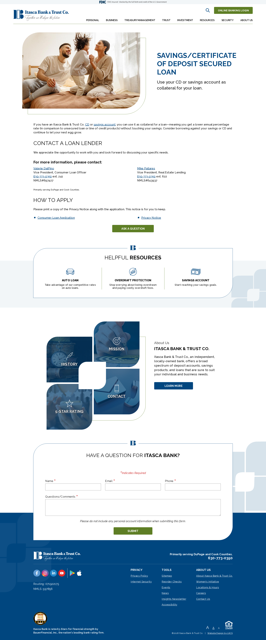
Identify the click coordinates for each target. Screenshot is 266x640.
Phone (170, 480)
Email (110, 480)
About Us (246, 20)
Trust (166, 20)
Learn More (174, 386)
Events (166, 587)
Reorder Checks (172, 581)
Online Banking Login (233, 10)
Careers (201, 593)
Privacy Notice (151, 217)
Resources (207, 20)
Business (112, 20)
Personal (92, 20)
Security (228, 20)
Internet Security (141, 581)
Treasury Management (139, 20)
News (165, 593)
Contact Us (203, 598)
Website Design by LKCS (220, 633)
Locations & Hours (207, 587)
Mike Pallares (146, 168)
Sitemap (167, 575)
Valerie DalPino (43, 168)
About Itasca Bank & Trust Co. (214, 575)
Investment (185, 20)
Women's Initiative (207, 581)
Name (50, 480)
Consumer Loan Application (56, 217)
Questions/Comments (61, 496)
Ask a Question (133, 228)
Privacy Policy (139, 575)
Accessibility (169, 604)
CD (87, 124)
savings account (105, 124)
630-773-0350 (42, 176)
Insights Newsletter (174, 598)
